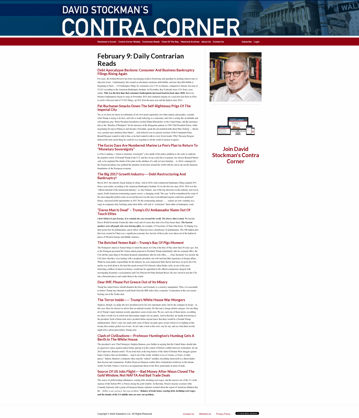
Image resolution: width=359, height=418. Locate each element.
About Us (206, 41)
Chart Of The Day (170, 41)
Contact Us (218, 41)
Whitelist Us (205, 413)
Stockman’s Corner (106, 41)
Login (256, 41)
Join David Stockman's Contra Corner (235, 155)
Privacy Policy (223, 413)
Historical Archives (190, 41)
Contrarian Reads (151, 41)
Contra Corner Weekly (129, 41)
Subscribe (247, 41)
